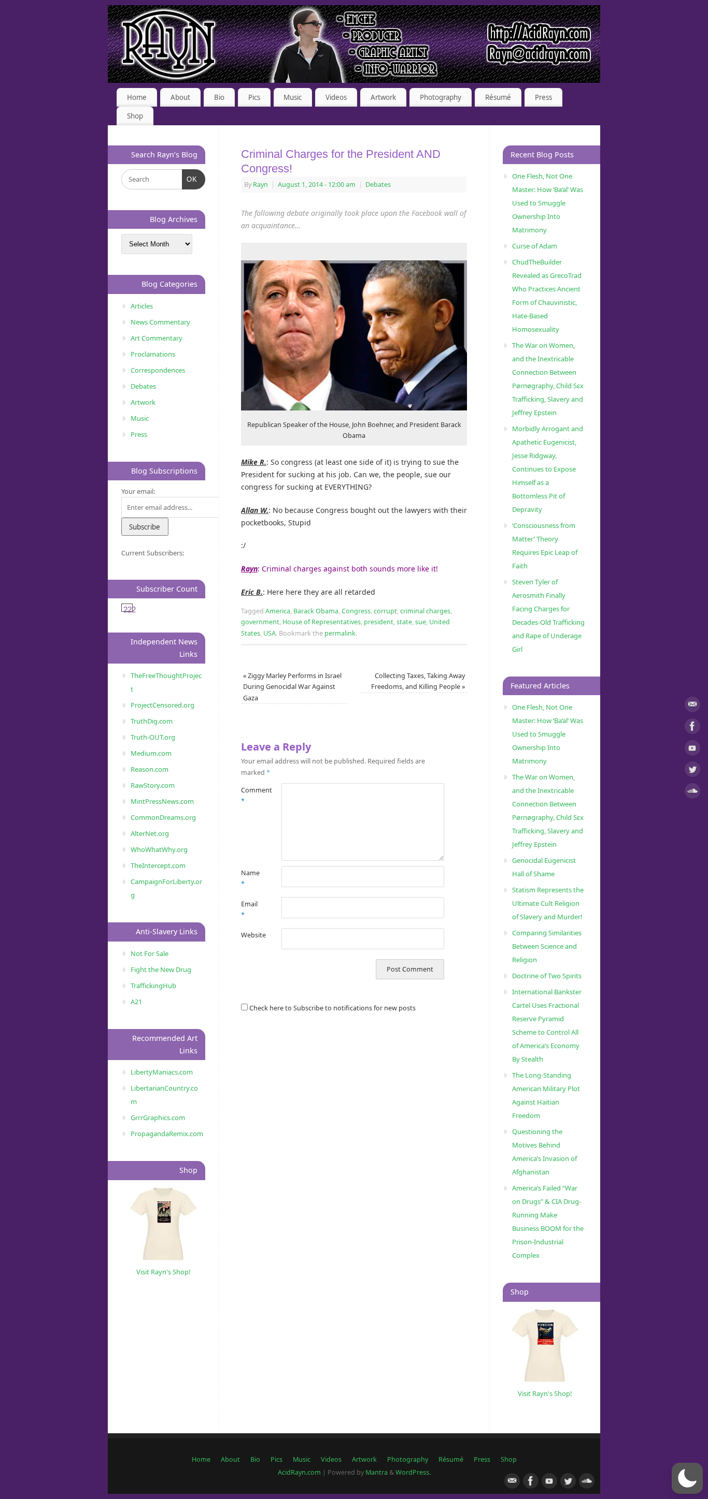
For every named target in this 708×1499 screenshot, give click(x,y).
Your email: (138, 491)
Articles (142, 306)
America (277, 611)
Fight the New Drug (161, 969)
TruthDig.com (152, 721)
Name (250, 878)
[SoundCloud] (692, 792)
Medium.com (151, 753)
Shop (135, 116)
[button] (687, 1478)
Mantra (376, 1472)
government (260, 622)
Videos (336, 97)
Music (293, 97)
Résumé (498, 97)
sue (420, 622)
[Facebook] (692, 728)
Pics (254, 97)
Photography (440, 97)
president (378, 622)
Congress (356, 611)
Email (249, 909)
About (180, 97)
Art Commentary (156, 338)
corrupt (385, 611)
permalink (340, 633)
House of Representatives (321, 622)
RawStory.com (153, 785)
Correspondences (158, 370)
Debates (378, 184)
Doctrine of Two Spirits (547, 975)
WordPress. (413, 1472)
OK (190, 179)
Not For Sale (149, 953)
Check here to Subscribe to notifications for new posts (332, 1008)
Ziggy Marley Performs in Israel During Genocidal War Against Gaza (292, 686)
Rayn (260, 184)
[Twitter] (692, 771)
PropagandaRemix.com (167, 1133)
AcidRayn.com (299, 1472)
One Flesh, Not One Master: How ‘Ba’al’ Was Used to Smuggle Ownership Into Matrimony (547, 202)
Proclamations (153, 354)
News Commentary (160, 322)
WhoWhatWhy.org (159, 849)
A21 (136, 1001)
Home (137, 97)
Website (251, 935)
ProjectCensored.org (162, 705)
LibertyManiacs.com (162, 1072)
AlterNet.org (150, 833)
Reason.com (149, 769)
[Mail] (692, 706)
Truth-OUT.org (153, 737)
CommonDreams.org (163, 817)
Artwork (383, 97)
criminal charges (425, 611)
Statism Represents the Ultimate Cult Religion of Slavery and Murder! (548, 903)
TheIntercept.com (158, 865)
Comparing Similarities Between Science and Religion (547, 946)
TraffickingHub (153, 985)
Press (543, 97)
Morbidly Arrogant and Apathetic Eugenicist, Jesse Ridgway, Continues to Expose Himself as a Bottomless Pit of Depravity (547, 469)
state (404, 622)
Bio (219, 97)
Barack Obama (315, 611)
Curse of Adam (534, 246)
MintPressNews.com (162, 801)
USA (269, 633)
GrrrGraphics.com (158, 1117)
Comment (251, 795)
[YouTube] (692, 749)
